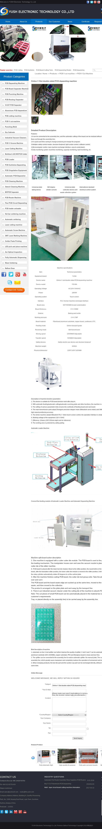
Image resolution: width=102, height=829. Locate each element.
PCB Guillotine (29, 70)
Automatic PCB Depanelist (15, 176)
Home (7, 22)
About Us (23, 22)
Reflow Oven (10, 268)
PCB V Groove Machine (14, 143)
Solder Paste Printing (13, 241)
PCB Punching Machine (14, 94)
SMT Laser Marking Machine (16, 236)
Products (38, 22)
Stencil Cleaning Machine (15, 187)
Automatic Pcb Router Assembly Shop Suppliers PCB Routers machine (65, 780)
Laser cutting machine (13, 225)
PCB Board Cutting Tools (44, 70)
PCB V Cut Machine (85, 74)
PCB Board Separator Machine (16, 89)
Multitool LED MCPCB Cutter (16, 154)
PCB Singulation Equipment (16, 170)
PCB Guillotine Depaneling (15, 165)
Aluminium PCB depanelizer (16, 110)
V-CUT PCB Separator (13, 105)
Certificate (86, 22)
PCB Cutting (18, 70)
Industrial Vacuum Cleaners (15, 138)
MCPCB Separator (12, 192)
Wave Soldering (11, 263)
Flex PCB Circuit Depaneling (16, 203)
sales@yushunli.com (11, 792)
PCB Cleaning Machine (14, 181)
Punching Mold (11, 127)
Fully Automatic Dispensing (15, 257)
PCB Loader (9, 159)
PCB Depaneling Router (63, 70)
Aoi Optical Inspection (13, 252)
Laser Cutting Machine (13, 149)
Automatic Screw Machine (15, 230)
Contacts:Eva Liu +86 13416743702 (12, 781)
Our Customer (54, 22)
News (70, 22)
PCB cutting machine (13, 116)
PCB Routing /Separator (14, 100)
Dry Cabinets (10, 132)
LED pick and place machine (16, 247)
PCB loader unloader (13, 208)
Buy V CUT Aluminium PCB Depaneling (57, 784)
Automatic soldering (13, 219)
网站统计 (90, 825)
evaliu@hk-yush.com (27, 792)
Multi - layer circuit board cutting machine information (62, 787)
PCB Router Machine (13, 198)
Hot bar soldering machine (15, 214)
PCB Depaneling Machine (15, 83)
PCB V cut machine (12, 121)
